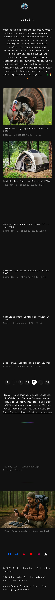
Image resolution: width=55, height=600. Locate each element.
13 (47, 388)
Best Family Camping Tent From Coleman (26, 369)
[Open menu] (32, 6)
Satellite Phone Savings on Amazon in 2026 (26, 324)
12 (41, 388)
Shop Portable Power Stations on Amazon (27, 418)
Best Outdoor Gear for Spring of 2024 (26, 181)
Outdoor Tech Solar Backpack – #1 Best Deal (27, 278)
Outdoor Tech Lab (23, 574)
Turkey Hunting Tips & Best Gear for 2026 (25, 130)
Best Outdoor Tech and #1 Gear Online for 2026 (26, 225)
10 (27, 388)
